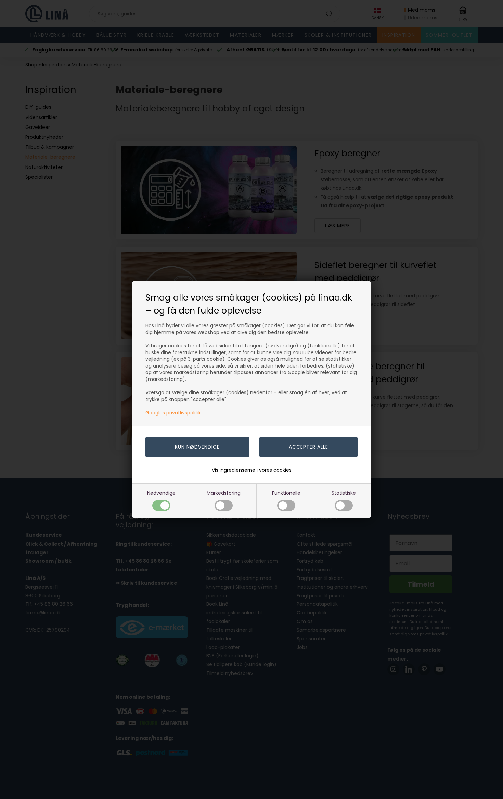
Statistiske (344, 493)
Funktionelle (286, 493)
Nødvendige (161, 493)
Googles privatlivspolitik (173, 412)
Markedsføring (224, 493)
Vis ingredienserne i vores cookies (252, 470)
